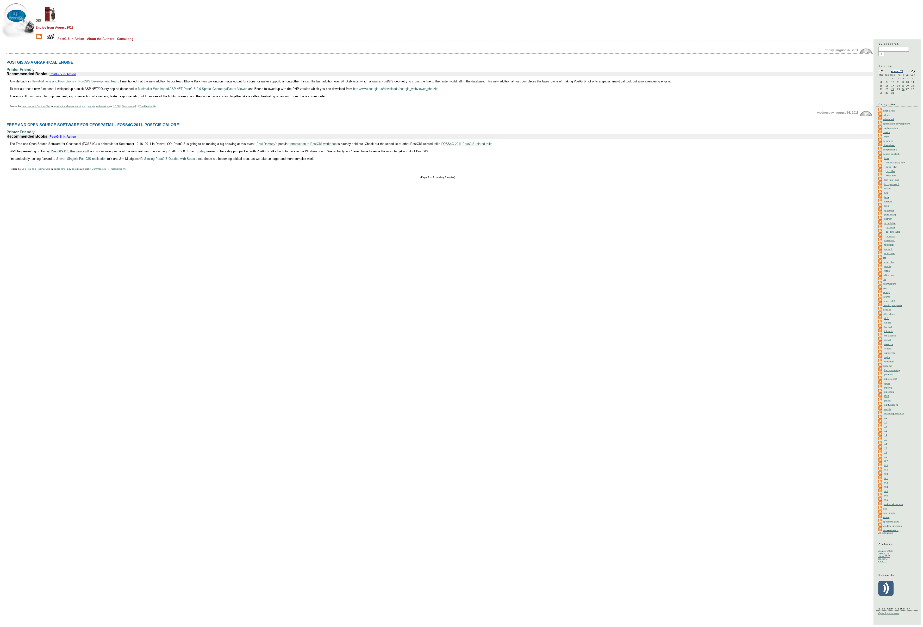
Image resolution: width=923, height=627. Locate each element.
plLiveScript (890, 379)
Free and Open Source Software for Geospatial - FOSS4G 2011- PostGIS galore (92, 125)
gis (38, 20)
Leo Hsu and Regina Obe (36, 106)
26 (903, 89)
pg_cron (890, 227)
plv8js (887, 400)
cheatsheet (889, 145)
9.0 (886, 474)
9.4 (886, 491)
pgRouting (890, 214)
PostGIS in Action (70, 39)
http (886, 193)
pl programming (891, 370)
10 (885, 417)
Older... (882, 561)
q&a (885, 508)
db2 (886, 318)
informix (888, 331)
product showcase (893, 504)
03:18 (86, 169)
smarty (886, 517)
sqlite (887, 357)
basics (886, 132)
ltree (886, 206)
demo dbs (888, 262)
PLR (886, 396)
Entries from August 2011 (54, 27)
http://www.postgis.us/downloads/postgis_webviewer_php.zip (395, 89)
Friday (201, 151)
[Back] (881, 71)
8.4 (886, 469)
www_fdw (891, 175)
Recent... (883, 559)
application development (67, 106)
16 (885, 443)
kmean (888, 201)
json (886, 197)
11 (885, 422)
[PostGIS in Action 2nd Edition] (50, 20)
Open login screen (888, 613)
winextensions (890, 530)
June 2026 (884, 556)
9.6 (886, 500)
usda (887, 270)
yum (886, 136)
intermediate (890, 283)
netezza (888, 344)
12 (885, 426)
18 (885, 452)
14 (885, 435)
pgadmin (887, 366)
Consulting (125, 39)
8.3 (886, 465)
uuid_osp (889, 253)
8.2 (886, 461)
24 (892, 89)
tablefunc (889, 240)
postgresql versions (893, 413)
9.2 (886, 482)
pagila (887, 266)
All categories (885, 533)
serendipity (889, 513)
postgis (91, 106)
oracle (887, 348)
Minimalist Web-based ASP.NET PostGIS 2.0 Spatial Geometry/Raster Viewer (192, 89)
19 (885, 456)
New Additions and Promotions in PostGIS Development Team (74, 81)
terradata (889, 361)
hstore (887, 188)
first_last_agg (891, 180)
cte (884, 257)
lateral (886, 296)
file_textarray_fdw (895, 162)
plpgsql (888, 387)
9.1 (886, 478)
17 (885, 448)
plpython (889, 392)
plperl (887, 383)
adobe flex (889, 110)
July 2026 (883, 553)
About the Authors (100, 39)
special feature (891, 521)
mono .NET (889, 301)
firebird (888, 327)
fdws (886, 158)
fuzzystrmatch (891, 184)
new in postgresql (892, 305)
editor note (60, 169)
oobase (887, 309)
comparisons (890, 149)
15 (885, 439)
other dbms (889, 314)
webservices (103, 106)
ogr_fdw (890, 171)
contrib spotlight (891, 154)
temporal (889, 244)
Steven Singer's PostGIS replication (81, 159)
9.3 (886, 487)
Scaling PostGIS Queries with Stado (169, 159)
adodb (886, 115)
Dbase (888, 322)
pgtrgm (888, 218)
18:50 (116, 106)
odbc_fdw (891, 167)
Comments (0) (129, 106)
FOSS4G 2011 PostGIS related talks (467, 144)
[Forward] (913, 71)
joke (885, 288)
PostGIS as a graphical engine (39, 62)
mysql (887, 340)
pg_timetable (893, 231)
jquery (886, 292)
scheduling (890, 223)
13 (885, 430)
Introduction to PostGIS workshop (313, 144)
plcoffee (888, 374)
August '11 (897, 71)
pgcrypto (889, 210)
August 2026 (885, 551)
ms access (890, 335)
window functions (892, 526)
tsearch (888, 249)
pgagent (890, 236)
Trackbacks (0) (147, 106)
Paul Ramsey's (266, 144)
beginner (888, 141)
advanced (888, 119)
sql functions (891, 405)
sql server (889, 353)
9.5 (886, 495)
